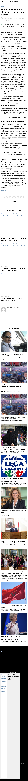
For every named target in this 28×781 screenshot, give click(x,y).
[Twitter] (10, 197)
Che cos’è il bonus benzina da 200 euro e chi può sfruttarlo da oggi (13, 269)
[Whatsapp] (18, 197)
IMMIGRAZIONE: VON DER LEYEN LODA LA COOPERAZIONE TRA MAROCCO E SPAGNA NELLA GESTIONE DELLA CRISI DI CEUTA (12, 638)
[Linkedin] (15, 197)
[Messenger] (7, 197)
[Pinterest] (13, 197)
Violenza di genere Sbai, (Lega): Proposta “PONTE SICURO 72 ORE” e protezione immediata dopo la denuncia (12, 480)
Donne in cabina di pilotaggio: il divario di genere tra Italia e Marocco (12, 355)
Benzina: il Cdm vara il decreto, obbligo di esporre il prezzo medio (13, 239)
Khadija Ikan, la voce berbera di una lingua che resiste (13, 511)
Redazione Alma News (13, 307)
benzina (14, 201)
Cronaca (3, 6)
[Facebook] (4, 197)
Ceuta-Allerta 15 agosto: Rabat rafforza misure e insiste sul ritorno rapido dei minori (13, 542)
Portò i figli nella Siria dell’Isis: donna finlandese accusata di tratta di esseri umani (13, 448)
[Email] (23, 197)
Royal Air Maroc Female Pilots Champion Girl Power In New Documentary (13, 418)
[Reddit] (21, 197)
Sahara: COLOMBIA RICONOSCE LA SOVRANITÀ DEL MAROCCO (13, 606)
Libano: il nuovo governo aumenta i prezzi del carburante (12, 299)
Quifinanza (3, 190)
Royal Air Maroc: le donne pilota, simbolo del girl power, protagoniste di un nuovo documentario (13, 386)
